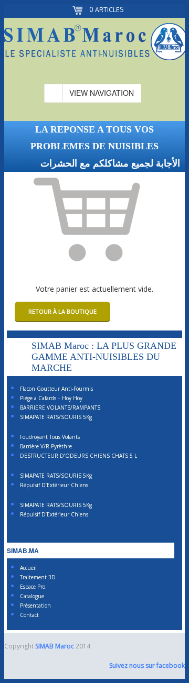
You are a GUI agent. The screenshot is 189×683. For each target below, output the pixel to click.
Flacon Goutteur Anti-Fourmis (56, 388)
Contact (29, 615)
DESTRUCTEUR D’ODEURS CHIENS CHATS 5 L (78, 455)
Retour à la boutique (62, 311)
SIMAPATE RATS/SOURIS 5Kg (56, 417)
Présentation (35, 605)
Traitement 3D (38, 577)
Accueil (28, 567)
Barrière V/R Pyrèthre (46, 446)
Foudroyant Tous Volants (50, 436)
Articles (106, 10)
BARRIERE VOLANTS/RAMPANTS (60, 407)
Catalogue (32, 596)
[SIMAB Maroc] (94, 43)
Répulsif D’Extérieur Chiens (54, 485)
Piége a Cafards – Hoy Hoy (51, 398)
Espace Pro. (33, 586)
